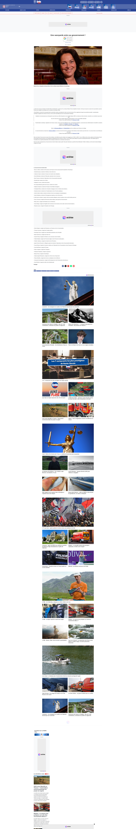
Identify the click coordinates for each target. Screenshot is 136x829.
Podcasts (68, 10)
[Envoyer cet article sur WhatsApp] (70, 266)
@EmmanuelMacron (58, 128)
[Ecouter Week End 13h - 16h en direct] (42, 734)
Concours (83, 10)
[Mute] (19, 6)
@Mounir (76, 124)
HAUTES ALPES (56, 13)
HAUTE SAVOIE (37, 13)
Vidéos (98, 10)
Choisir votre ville (99, 13)
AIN (46, 13)
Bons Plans (23, 10)
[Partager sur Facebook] (62, 266)
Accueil (7, 10)
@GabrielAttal (66, 128)
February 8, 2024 (76, 125)
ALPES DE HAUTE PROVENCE (66, 13)
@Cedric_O (71, 124)
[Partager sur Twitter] (65, 266)
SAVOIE (43, 13)
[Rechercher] (101, 2)
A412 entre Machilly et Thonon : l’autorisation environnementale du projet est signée (41, 789)
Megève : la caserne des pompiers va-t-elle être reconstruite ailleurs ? (41, 815)
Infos (37, 10)
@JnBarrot (66, 124)
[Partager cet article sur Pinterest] (68, 266)
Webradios (52, 10)
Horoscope (114, 10)
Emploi (129, 10)
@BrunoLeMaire (52, 130)
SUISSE (50, 13)
